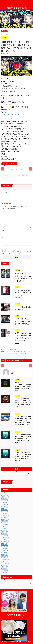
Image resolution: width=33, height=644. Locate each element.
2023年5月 (4, 550)
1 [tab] (11, 169)
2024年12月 (5, 515)
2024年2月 (4, 534)
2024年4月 (4, 530)
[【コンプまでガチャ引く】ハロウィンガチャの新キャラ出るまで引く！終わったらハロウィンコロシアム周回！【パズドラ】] (18, 175)
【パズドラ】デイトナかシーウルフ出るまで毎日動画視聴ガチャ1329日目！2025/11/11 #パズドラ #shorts (23, 438)
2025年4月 (4, 508)
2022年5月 (4, 572)
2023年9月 (4, 543)
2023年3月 (4, 554)
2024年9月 (4, 521)
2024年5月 (4, 528)
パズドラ (5, 192)
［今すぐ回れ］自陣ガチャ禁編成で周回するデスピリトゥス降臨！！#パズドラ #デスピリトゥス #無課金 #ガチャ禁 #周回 (23, 420)
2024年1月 (4, 535)
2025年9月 (4, 499)
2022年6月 (4, 570)
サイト (4, 244)
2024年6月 (4, 526)
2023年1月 (4, 558)
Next (30, 168)
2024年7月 (4, 524)
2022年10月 (5, 563)
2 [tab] (14, 169)
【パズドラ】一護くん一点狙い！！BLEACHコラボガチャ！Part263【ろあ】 (23, 321)
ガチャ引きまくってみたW (16, 617)
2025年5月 (4, 506)
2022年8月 (4, 567)
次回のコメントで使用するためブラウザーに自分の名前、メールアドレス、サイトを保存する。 (16, 252)
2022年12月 (5, 559)
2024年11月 (5, 517)
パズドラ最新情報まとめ (16, 7)
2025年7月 (4, 502)
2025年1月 (4, 513)
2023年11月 (5, 539)
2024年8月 (4, 523)
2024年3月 (4, 532)
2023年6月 (4, 548)
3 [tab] (16, 169)
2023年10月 (5, 541)
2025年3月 (4, 510)
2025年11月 (5, 495)
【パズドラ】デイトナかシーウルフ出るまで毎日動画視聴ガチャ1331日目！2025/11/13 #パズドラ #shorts (23, 457)
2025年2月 (4, 512)
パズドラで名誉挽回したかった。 (15, 349)
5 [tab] (21, 169)
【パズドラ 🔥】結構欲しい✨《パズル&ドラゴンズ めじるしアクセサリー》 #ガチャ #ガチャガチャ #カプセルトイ (23, 402)
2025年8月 (4, 501)
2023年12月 (5, 537)
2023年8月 (4, 545)
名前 (4, 230)
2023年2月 (4, 556)
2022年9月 (4, 565)
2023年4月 (4, 552)
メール (4, 237)
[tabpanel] (16, 167)
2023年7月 (4, 547)
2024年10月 (5, 519)
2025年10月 (5, 497)
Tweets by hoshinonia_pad (10, 114)
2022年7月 (4, 569)
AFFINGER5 (28, 641)
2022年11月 (5, 561)
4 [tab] (19, 169)
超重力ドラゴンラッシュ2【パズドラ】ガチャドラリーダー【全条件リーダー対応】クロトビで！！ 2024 (23, 338)
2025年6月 (4, 504)
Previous (2, 168)
